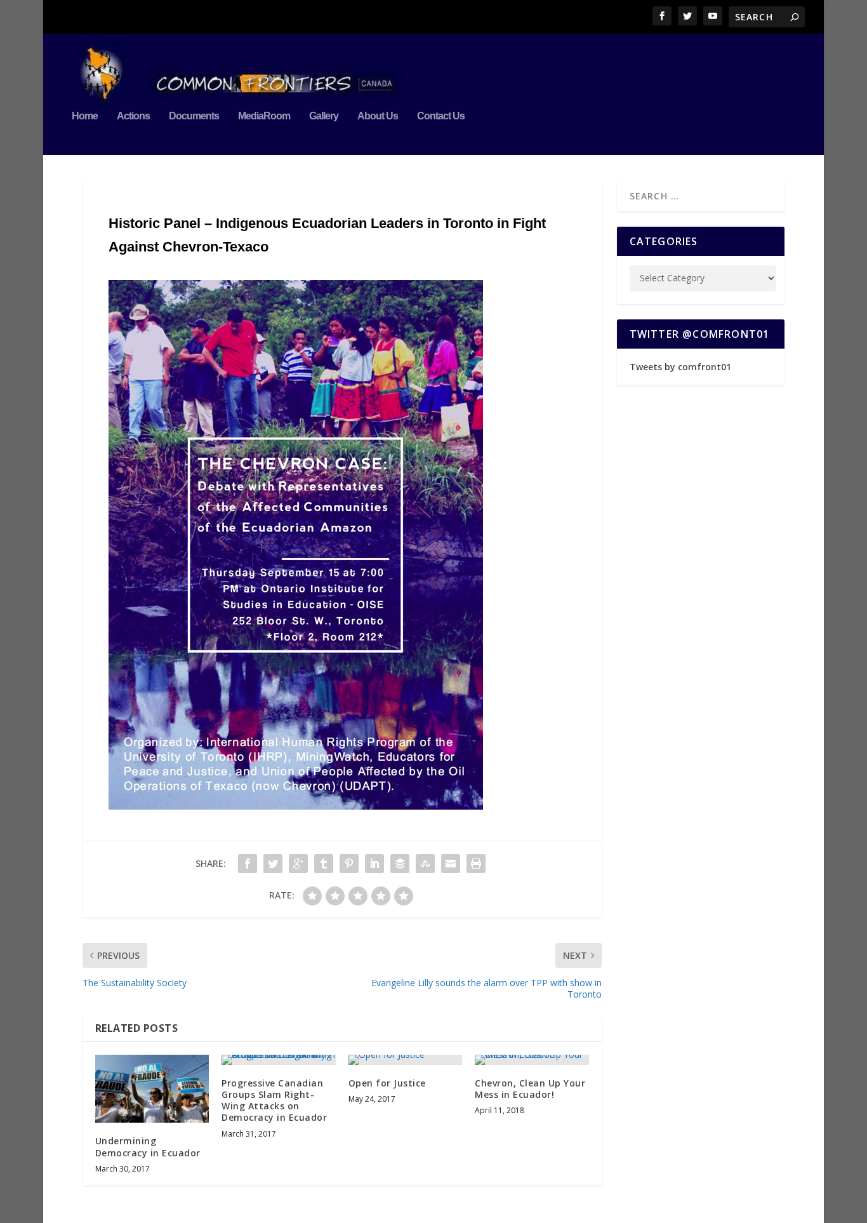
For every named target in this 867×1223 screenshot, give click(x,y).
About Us (377, 116)
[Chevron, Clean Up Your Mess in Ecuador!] (531, 1060)
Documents (194, 116)
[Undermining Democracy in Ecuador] (152, 1089)
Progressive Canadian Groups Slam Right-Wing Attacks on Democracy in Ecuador (274, 1100)
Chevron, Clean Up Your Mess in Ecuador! (530, 1088)
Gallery (323, 116)
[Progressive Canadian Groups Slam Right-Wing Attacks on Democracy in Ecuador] (278, 1060)
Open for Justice (387, 1083)
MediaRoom (264, 116)
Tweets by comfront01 (680, 367)
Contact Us (441, 116)
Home (85, 116)
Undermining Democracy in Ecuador (148, 1146)
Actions (133, 116)
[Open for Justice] (405, 1060)
